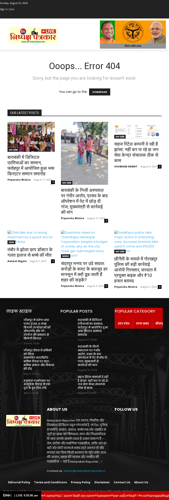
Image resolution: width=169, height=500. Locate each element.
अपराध (11, 242)
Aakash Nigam (17, 261)
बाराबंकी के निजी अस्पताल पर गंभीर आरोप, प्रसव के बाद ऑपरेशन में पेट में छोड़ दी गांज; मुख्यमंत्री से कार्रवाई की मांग (84, 201)
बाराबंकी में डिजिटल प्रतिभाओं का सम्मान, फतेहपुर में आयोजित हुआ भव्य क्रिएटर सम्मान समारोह (30, 165)
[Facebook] (2, 15)
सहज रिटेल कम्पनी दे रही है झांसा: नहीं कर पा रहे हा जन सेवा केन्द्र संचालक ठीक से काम (136, 152)
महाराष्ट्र (65, 256)
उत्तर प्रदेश (13, 149)
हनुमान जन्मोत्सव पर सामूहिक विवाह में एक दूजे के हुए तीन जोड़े (37, 384)
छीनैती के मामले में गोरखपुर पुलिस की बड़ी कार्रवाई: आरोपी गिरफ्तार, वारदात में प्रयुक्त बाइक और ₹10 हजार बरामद (135, 270)
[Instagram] (8, 15)
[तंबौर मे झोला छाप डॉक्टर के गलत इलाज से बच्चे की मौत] (31, 237)
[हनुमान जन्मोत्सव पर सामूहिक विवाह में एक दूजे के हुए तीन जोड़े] (13, 384)
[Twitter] (14, 15)
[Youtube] (26, 15)
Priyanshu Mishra (19, 179)
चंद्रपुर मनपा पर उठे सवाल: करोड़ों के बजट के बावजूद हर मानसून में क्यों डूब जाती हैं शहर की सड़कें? (84, 272)
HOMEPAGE (99, 92)
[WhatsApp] (20, 15)
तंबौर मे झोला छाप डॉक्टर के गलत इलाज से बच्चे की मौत (30, 252)
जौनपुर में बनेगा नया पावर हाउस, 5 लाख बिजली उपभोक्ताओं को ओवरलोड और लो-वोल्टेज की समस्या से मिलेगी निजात (37, 329)
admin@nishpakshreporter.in (84, 471)
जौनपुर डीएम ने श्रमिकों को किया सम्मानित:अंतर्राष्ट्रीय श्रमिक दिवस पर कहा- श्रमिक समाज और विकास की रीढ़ (39, 359)
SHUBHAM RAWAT (126, 166)
